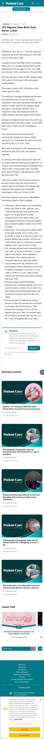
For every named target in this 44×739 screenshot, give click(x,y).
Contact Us (22, 670)
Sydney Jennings (11, 412)
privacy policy (7, 354)
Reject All (24, 729)
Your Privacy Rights (22, 682)
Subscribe (32, 348)
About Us (22, 665)
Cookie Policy (18, 719)
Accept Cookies (24, 735)
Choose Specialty (20, 9)
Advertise (22, 667)
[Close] (40, 699)
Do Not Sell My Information (22, 679)
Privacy (22, 677)
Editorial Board (22, 672)
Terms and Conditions (22, 674)
